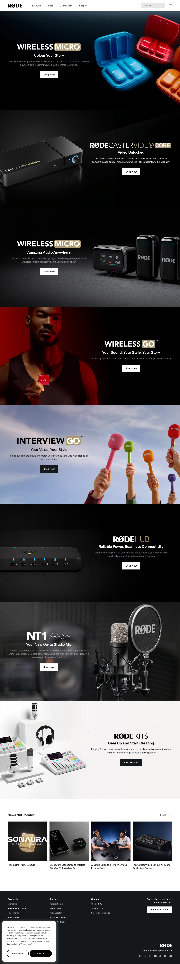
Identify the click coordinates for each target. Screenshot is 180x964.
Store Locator (56, 913)
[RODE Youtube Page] (155, 956)
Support (83, 6)
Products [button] (36, 6)
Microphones (14, 904)
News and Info (97, 908)
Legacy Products (57, 922)
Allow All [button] (41, 953)
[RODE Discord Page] (170, 956)
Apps (50, 6)
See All (163, 815)
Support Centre (56, 904)
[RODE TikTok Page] (160, 956)
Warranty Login (56, 908)
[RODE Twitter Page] (145, 956)
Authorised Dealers (58, 917)
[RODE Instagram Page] (150, 956)
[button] (159, 909)
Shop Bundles (131, 762)
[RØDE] (15, 6)
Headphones (13, 913)
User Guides (66, 6)
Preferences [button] (18, 953)
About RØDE (96, 904)
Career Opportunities (100, 913)
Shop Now (49, 74)
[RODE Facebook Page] (140, 956)
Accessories (13, 917)
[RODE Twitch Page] (165, 956)
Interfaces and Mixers (18, 908)
